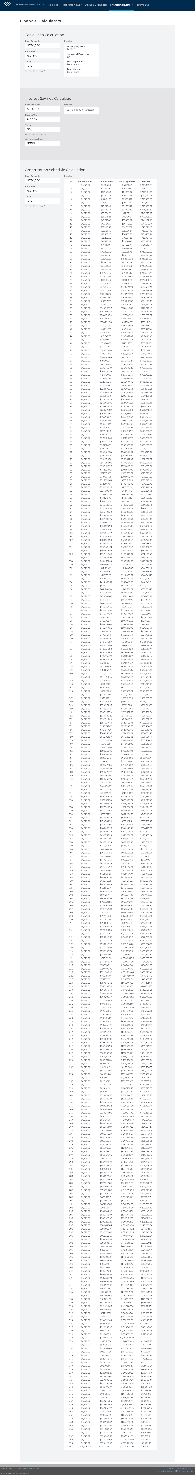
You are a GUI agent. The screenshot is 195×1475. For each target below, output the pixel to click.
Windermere (34, 1468)
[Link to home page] (7, 5)
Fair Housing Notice (185, 1471)
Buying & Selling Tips (96, 5)
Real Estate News (72, 7)
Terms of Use (173, 1468)
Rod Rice (53, 5)
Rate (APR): (31, 51)
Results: (68, 41)
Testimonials (142, 5)
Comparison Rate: (34, 139)
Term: (28, 61)
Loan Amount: (32, 41)
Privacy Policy (188, 1468)
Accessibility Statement (166, 1471)
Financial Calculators (121, 5)
